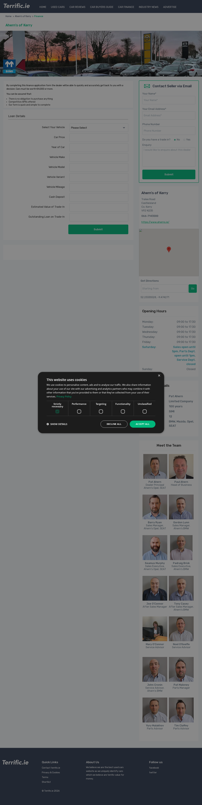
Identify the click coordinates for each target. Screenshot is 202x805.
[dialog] (101, 402)
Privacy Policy (63, 396)
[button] (57, 424)
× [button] (159, 375)
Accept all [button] (142, 423)
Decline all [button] (114, 423)
